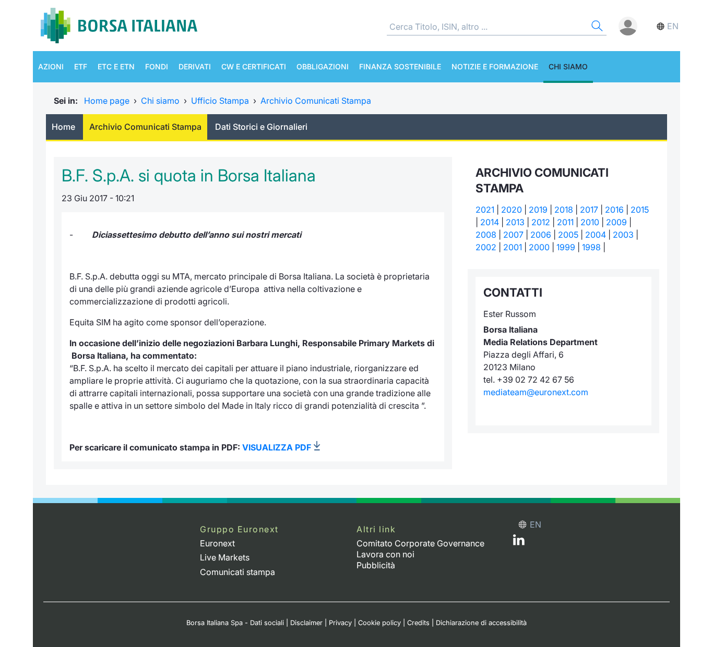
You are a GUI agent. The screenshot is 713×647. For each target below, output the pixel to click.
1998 (591, 247)
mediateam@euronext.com (535, 392)
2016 (614, 209)
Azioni (51, 66)
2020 (511, 209)
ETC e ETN (116, 66)
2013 (515, 222)
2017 (589, 209)
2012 (540, 222)
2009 (616, 222)
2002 (486, 247)
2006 (540, 234)
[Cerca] (596, 27)
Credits (418, 623)
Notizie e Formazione (494, 66)
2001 (512, 247)
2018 (563, 209)
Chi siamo (568, 66)
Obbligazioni (322, 66)
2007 (513, 234)
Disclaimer (306, 623)
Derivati (195, 66)
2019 (538, 209)
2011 (565, 222)
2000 (539, 247)
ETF (80, 66)
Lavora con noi (385, 554)
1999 (565, 247)
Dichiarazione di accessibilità (481, 623)
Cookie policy (379, 623)
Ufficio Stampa (220, 100)
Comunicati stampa (237, 572)
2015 (640, 209)
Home (63, 126)
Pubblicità (375, 565)
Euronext (217, 543)
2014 (489, 222)
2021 (485, 209)
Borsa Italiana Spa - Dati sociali (235, 623)
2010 (589, 222)
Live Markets (224, 557)
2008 (486, 234)
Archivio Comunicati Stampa (315, 100)
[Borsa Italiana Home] (119, 25)
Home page (106, 100)
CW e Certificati (253, 66)
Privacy (340, 623)
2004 (595, 234)
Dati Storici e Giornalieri (261, 126)
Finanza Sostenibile (400, 66)
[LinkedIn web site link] (519, 542)
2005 (568, 234)
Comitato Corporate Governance (420, 543)
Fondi (156, 66)
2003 (623, 234)
